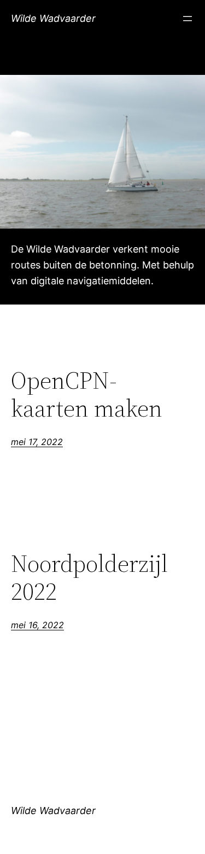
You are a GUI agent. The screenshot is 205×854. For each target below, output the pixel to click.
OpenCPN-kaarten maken (86, 394)
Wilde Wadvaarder (53, 18)
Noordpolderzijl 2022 (89, 577)
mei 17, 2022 (37, 441)
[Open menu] (187, 18)
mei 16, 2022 (37, 624)
